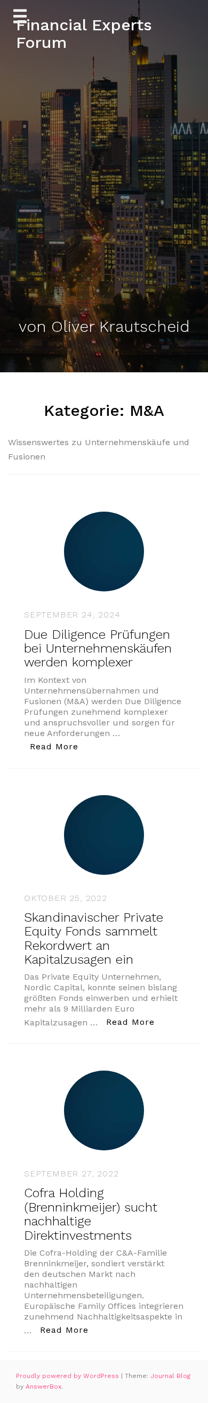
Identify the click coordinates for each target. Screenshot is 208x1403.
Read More (57, 746)
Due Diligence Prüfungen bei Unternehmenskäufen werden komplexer (98, 648)
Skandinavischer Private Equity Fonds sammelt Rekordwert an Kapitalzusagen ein (93, 938)
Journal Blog (170, 1376)
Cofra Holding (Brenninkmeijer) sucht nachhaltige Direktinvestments (90, 1213)
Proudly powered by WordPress (68, 1376)
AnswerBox (43, 1386)
